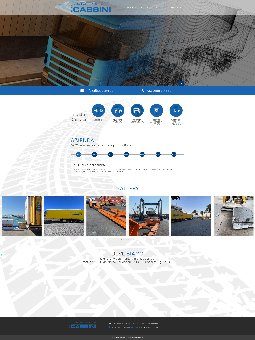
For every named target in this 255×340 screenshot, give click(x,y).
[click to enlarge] (22, 216)
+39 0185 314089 (159, 90)
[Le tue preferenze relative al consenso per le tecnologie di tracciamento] (2, 255)
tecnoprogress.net (138, 337)
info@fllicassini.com (101, 90)
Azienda (131, 7)
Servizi (145, 7)
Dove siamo (175, 7)
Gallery (159, 7)
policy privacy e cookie (118, 337)
